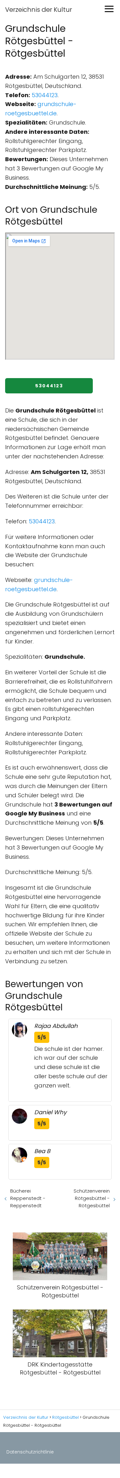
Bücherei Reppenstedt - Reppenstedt (27, 1198)
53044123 (45, 95)
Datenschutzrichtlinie (30, 1452)
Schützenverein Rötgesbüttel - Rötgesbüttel (92, 1198)
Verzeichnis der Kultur (38, 9)
